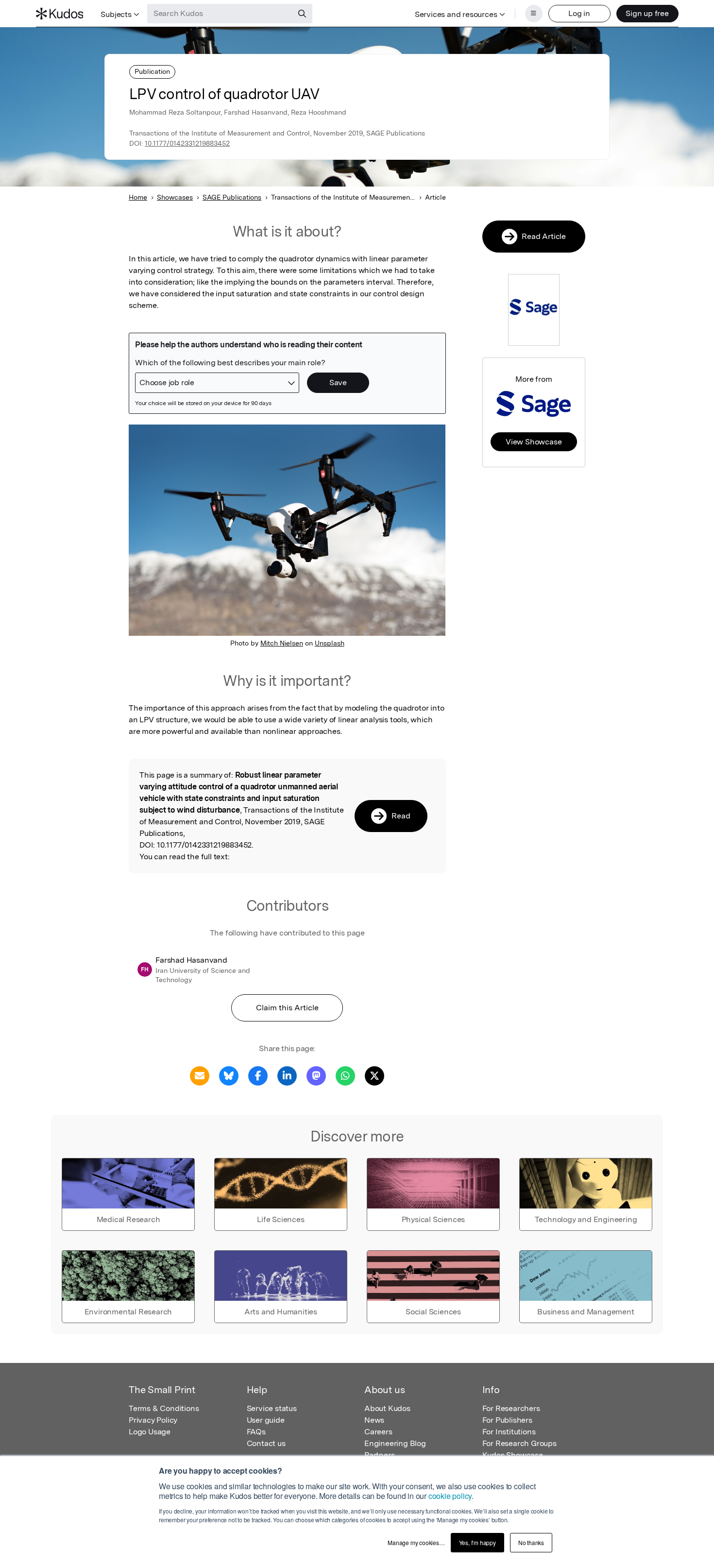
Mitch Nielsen (281, 643)
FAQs (256, 1431)
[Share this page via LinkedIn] (287, 1075)
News (374, 1420)
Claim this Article (287, 1007)
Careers (378, 1431)
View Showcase (533, 441)
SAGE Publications (232, 197)
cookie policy (450, 1495)
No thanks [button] (531, 1542)
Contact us (266, 1443)
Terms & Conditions (164, 1408)
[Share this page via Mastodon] (316, 1075)
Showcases (175, 197)
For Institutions (509, 1431)
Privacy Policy (153, 1420)
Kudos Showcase (512, 1455)
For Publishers (507, 1420)
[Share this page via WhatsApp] (345, 1075)
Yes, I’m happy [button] (477, 1542)
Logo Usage (149, 1431)
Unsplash (329, 643)
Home (138, 197)
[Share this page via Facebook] (258, 1075)
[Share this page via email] (199, 1075)
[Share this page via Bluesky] (229, 1075)
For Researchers (511, 1408)
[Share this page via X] (374, 1075)
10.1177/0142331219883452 (187, 143)
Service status (272, 1408)
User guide (266, 1420)
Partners (379, 1455)
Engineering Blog (395, 1443)
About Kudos (387, 1408)
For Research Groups (519, 1443)
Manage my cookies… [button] (416, 1542)
